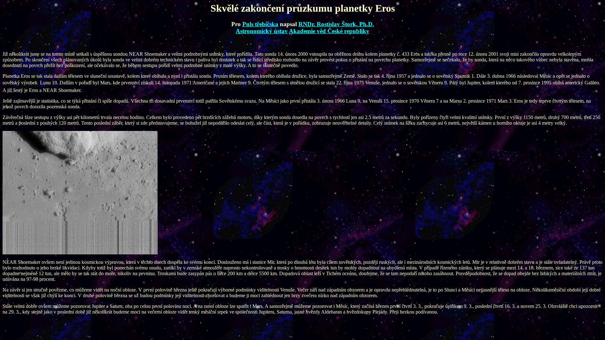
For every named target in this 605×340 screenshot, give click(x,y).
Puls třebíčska (260, 24)
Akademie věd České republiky (329, 31)
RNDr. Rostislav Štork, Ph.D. (336, 24)
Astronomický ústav (262, 31)
